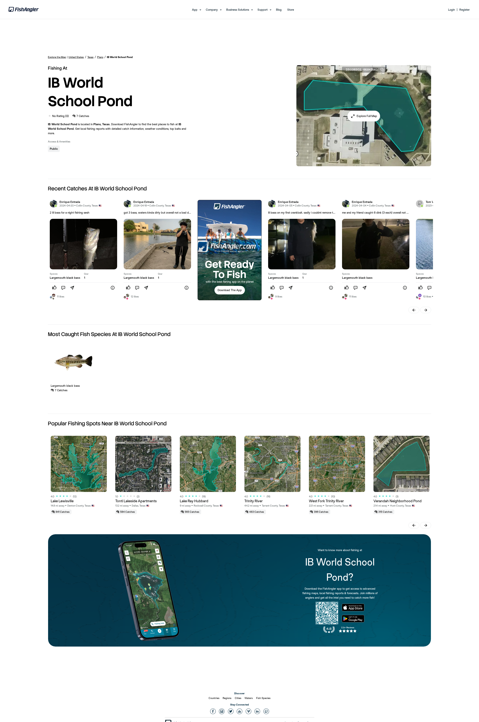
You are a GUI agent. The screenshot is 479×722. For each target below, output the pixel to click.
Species (54, 273)
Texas (90, 57)
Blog (279, 10)
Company (212, 10)
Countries (214, 698)
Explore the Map (57, 57)
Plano (100, 57)
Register (464, 10)
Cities (238, 698)
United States (76, 57)
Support (262, 10)
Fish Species (263, 698)
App (194, 10)
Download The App (230, 290)
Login (451, 10)
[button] (363, 116)
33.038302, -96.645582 (361, 70)
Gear (86, 273)
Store (290, 10)
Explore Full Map (367, 116)
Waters (249, 698)
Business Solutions (237, 10)
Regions (227, 698)
